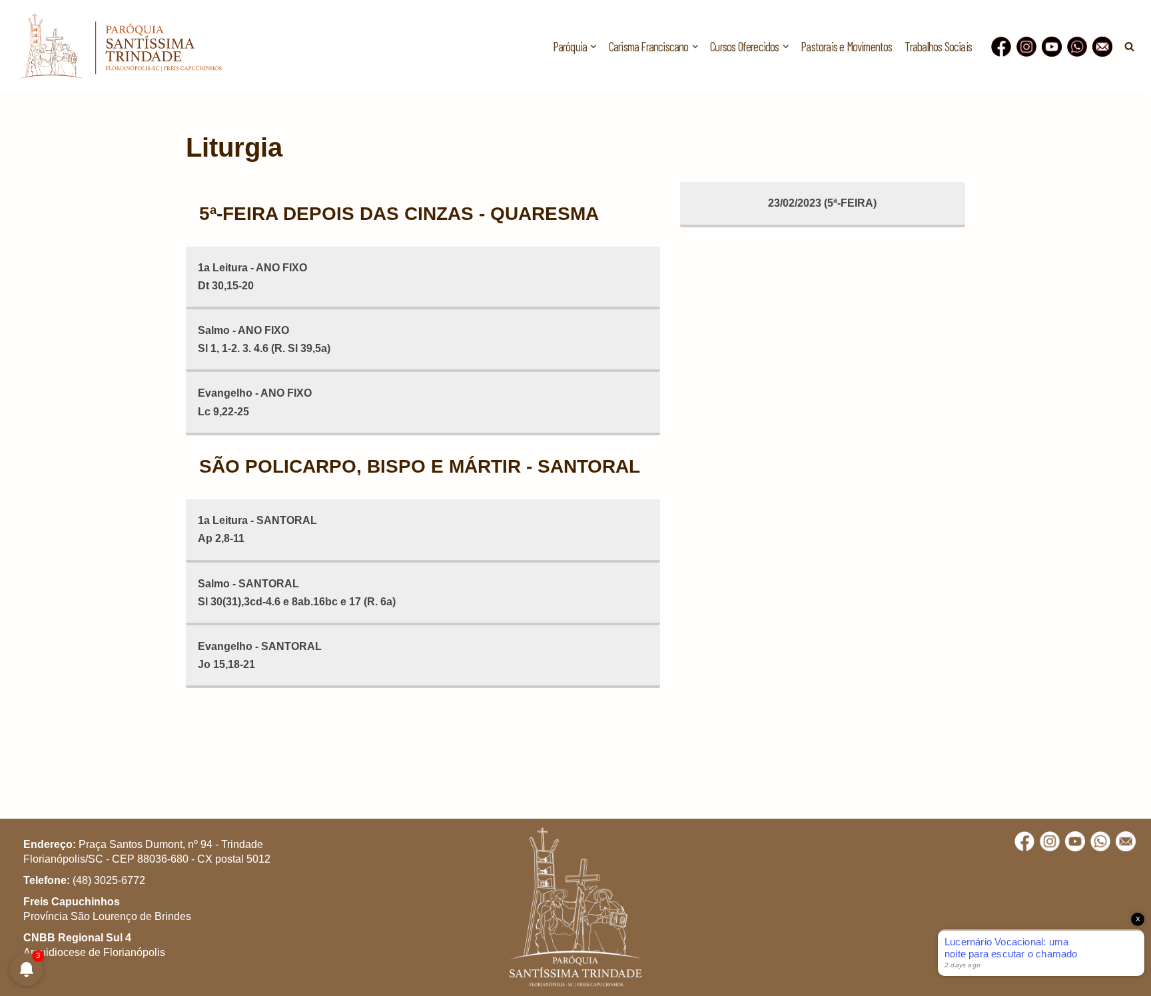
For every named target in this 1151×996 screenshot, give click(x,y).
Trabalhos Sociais (938, 46)
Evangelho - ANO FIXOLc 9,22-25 (255, 402)
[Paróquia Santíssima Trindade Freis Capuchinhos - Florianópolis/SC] (120, 46)
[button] (593, 46)
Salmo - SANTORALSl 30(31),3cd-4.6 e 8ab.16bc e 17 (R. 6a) (297, 592)
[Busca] (1129, 46)
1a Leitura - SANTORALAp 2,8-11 (257, 529)
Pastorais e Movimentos (846, 46)
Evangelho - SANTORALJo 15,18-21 (260, 655)
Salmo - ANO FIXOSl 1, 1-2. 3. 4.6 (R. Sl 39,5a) (264, 339)
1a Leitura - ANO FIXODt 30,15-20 (252, 276)
